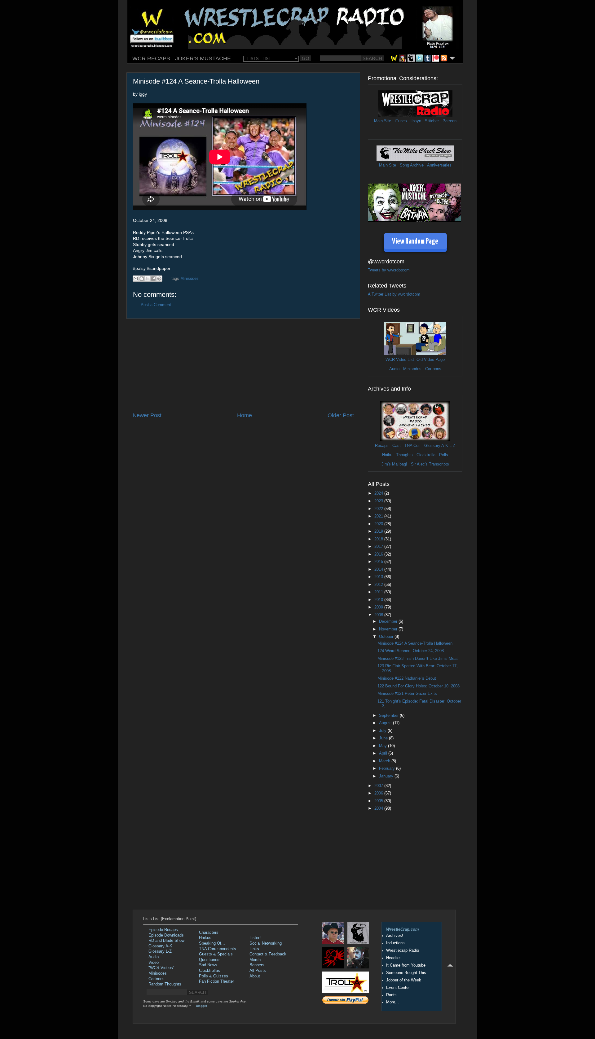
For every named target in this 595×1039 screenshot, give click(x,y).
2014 (379, 569)
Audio (394, 369)
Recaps (382, 446)
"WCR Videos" (161, 968)
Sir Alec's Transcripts (430, 464)
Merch (255, 960)
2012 (379, 584)
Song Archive (412, 165)
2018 (379, 539)
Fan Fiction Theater (216, 981)
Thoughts (404, 455)
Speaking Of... (212, 943)
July (383, 731)
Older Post (341, 415)
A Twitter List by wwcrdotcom (394, 294)
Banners (256, 965)
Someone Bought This (406, 973)
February (387, 768)
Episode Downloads (166, 935)
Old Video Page (430, 359)
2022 (379, 509)
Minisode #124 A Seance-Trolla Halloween (414, 643)
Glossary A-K (436, 446)
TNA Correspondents (217, 949)
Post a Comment (156, 305)
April (383, 753)
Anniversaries (439, 165)
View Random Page (415, 241)
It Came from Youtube (405, 965)
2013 (379, 577)
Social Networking (265, 943)
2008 (379, 615)
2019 (379, 531)
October (386, 636)
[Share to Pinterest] (159, 278)
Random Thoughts (164, 984)
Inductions (395, 943)
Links (254, 949)
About (254, 976)
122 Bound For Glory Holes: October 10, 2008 (418, 686)
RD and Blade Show (166, 940)
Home (244, 415)
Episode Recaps (163, 930)
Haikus (205, 938)
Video (153, 962)
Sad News (208, 965)
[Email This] (136, 278)
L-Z (451, 446)
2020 (379, 524)
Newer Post (147, 415)
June (384, 738)
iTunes (401, 121)
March (385, 761)
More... (392, 1002)
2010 (379, 600)
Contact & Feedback (267, 954)
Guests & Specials (216, 954)
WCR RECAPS (151, 58)
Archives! (394, 935)
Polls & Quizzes (213, 976)
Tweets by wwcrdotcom (389, 270)
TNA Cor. (412, 446)
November (389, 629)
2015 (379, 562)
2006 (379, 793)
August (386, 723)
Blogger (201, 1005)
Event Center (398, 987)
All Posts (257, 970)
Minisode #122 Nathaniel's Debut (406, 678)
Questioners (210, 960)
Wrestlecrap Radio (402, 950)
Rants (391, 995)
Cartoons (433, 369)
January (386, 776)
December (389, 621)
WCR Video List (400, 359)
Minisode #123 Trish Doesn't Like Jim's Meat (417, 658)
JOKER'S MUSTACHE (203, 58)
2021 (379, 516)
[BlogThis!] (142, 278)
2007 (379, 786)
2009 (379, 607)
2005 (379, 801)
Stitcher (432, 121)
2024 (379, 493)
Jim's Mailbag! (394, 464)
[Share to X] (147, 278)
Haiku (387, 455)
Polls (443, 455)
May (383, 746)
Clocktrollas (209, 970)
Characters (208, 932)
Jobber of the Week (403, 980)
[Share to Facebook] (153, 278)
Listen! (255, 938)
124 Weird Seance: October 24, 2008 (410, 651)
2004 (379, 808)
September (389, 715)
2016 (379, 554)
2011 (379, 592)
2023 (379, 501)
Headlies (394, 958)
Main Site (382, 121)
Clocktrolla (425, 455)
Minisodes (189, 278)
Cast (396, 446)
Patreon (449, 121)
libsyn (416, 121)
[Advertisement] (243, 365)
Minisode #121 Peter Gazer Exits (407, 693)
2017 (379, 546)
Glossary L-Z (160, 951)
